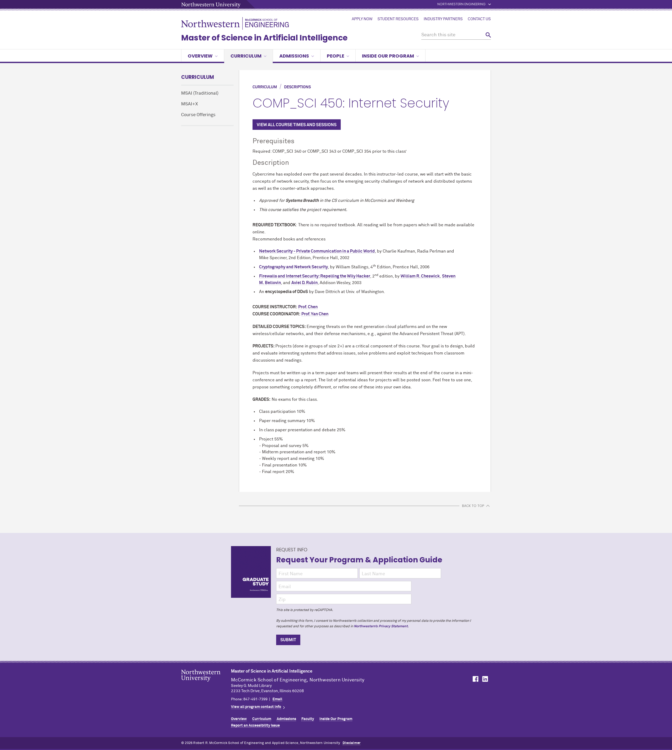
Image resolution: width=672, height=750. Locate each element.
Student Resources (398, 19)
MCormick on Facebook (475, 679)
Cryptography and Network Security (293, 267)
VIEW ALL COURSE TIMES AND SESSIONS (297, 125)
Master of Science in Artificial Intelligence (264, 37)
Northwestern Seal (206, 683)
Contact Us (479, 19)
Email (277, 699)
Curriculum (245, 56)
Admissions (294, 56)
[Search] (488, 35)
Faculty (307, 719)
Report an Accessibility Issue (255, 725)
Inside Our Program (388, 56)
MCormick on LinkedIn (485, 679)
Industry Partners (443, 19)
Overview (200, 56)
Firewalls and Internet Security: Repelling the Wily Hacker (314, 276)
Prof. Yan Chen (314, 314)
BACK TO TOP (473, 506)
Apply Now (362, 19)
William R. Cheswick (420, 276)
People (335, 56)
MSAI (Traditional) (199, 93)
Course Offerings (198, 115)
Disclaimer (351, 743)
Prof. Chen (308, 307)
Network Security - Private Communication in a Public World (317, 251)
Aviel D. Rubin (304, 283)
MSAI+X (189, 104)
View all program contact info (256, 707)
